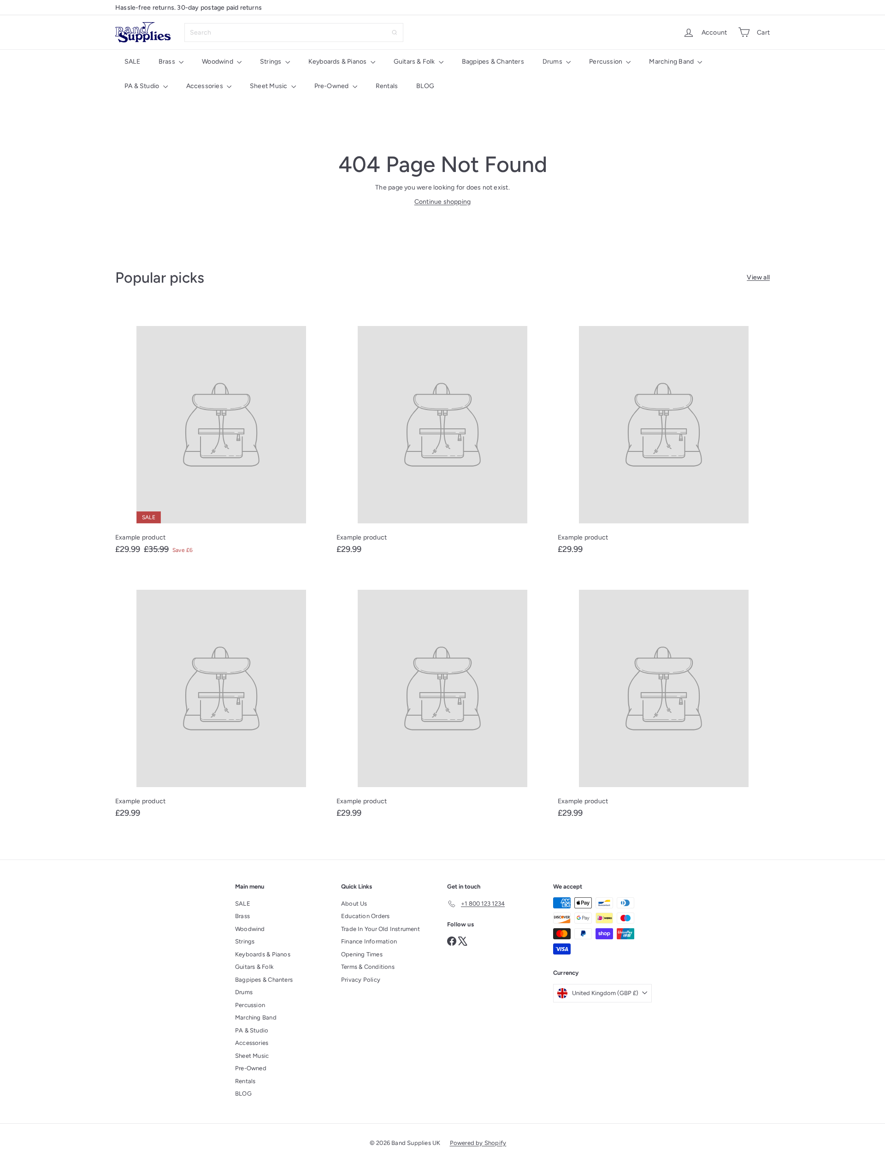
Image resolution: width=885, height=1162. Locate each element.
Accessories (205, 86)
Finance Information (369, 941)
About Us (354, 903)
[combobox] (293, 32)
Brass (168, 61)
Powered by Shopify (478, 1142)
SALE (132, 61)
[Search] (394, 32)
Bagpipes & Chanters (493, 61)
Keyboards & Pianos (338, 61)
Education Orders (365, 916)
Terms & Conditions (368, 966)
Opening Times (362, 954)
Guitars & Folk (415, 61)
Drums (553, 61)
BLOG (425, 86)
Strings (271, 61)
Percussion (606, 61)
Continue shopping (442, 202)
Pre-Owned (332, 86)
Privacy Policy (360, 979)
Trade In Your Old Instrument (380, 928)
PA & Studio (142, 86)
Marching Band (672, 61)
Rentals (387, 86)
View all (758, 277)
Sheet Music (269, 86)
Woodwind (218, 61)
